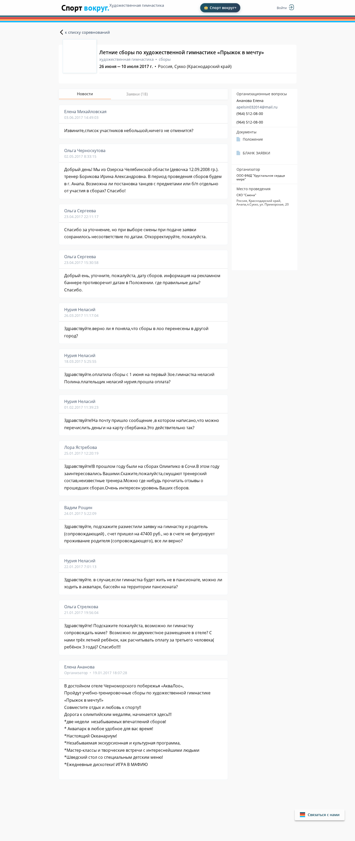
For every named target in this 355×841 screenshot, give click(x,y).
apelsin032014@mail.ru (257, 107)
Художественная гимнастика (136, 5)
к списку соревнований (87, 32)
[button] (320, 814)
